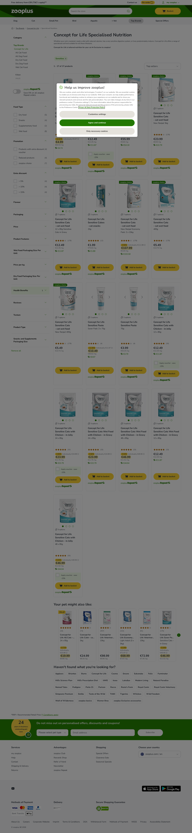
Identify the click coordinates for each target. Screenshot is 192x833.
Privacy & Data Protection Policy (92, 107)
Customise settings (97, 114)
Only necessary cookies (97, 131)
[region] (97, 110)
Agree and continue (97, 122)
